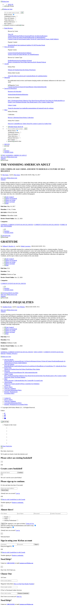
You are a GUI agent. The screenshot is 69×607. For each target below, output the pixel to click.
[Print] (6, 203)
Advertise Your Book (27, 102)
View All (10, 34)
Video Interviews (9, 20)
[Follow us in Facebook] (4, 413)
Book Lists (13, 366)
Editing (14, 94)
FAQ (20, 384)
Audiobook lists (24, 45)
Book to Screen (12, 62)
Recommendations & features (34, 108)
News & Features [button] (9, 47)
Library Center (12, 105)
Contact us (7, 385)
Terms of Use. (30, 523)
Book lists (17, 45)
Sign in (3, 523)
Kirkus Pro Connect (26, 380)
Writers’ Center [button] (8, 374)
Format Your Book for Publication (50, 100)
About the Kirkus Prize (25, 70)
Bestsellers (11, 45)
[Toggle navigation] (1, 9)
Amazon (3, 158)
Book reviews (8, 14)
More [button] (5, 110)
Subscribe (44, 87)
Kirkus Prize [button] (7, 367)
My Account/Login (37, 380)
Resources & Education (14, 91)
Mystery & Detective (36, 36)
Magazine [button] (7, 77)
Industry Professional (10, 520)
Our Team (11, 384)
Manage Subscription (35, 87)
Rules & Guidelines (37, 76)
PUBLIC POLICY (12, 353)
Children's (56, 39)
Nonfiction (26, 37)
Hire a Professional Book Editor (13, 375)
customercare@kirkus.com (26, 563)
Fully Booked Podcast (39, 62)
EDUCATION (38, 352)
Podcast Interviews (9, 22)
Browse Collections (13, 117)
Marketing (25, 94)
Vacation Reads (40, 45)
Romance (44, 36)
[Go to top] (5, 422)
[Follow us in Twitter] (5, 415)
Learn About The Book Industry (16, 377)
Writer (6, 518)
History (43, 37)
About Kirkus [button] (8, 382)
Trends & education (13, 108)
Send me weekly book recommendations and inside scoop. (17, 525)
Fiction (17, 36)
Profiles (10, 60)
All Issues (26, 87)
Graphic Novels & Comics (33, 39)
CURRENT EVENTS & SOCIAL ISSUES (46, 224)
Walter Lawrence (26, 246)
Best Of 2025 (32, 45)
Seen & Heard (28, 60)
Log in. (18, 493)
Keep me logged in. (6, 527)
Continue (20, 472)
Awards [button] (6, 64)
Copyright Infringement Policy (13, 390)
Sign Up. (19, 596)
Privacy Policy (8, 387)
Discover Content (13, 123)
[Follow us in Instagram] (5, 417)
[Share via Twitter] (9, 200)
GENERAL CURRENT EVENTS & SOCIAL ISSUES (17, 224)
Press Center (25, 384)
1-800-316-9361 (11, 563)
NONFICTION (8, 152)
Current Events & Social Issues (17, 39)
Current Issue (11, 87)
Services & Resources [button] (10, 88)
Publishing (19, 94)
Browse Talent (22, 123)
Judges (45, 76)
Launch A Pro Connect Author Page (43, 102)
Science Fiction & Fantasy (15, 37)
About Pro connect (31, 123)
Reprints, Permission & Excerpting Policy (10, 392)
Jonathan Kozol (7, 307)
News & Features (9, 18)
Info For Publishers (34, 384)
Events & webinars (48, 108)
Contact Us (7, 398)
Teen (24, 53)
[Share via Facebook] (10, 198)
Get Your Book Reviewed (33, 100)
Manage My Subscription (24, 372)
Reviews (6, 150)
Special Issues (19, 87)
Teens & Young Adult (47, 39)
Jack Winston (21, 307)
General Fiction (12, 53)
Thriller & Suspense (24, 36)
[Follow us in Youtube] (5, 418)
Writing (10, 94)
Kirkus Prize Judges (34, 369)
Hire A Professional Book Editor (17, 100)
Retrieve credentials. (18, 502)
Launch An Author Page (44, 123)
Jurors (34, 70)
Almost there (4, 490)
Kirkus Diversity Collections (12, 380)
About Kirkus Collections (26, 117)
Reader (6, 517)
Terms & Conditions (10, 388)
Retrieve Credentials (23, 593)
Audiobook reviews (10, 16)
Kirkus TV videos (54, 366)
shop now (4, 157)
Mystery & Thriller (28, 54)
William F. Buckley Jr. (9, 246)
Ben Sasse (6, 175)
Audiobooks (11, 36)
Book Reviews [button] (8, 28)
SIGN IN (10, 4)
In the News (20, 62)
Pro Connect (8, 23)
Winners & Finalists (13, 70)
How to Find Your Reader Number (24, 584)
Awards (21, 60)
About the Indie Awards (14, 76)
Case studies (22, 108)
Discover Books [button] (8, 359)
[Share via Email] (9, 201)
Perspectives (15, 60)
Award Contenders (26, 76)
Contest (16, 384)
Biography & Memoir (35, 37)
